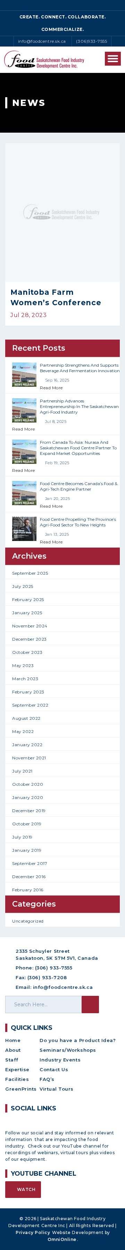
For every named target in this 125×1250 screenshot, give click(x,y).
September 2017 (30, 863)
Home (12, 1040)
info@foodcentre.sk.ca (42, 41)
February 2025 (28, 599)
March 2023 (25, 678)
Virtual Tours (57, 1089)
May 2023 (23, 665)
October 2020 (27, 784)
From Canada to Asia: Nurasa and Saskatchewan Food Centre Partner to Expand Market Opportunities (78, 448)
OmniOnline (62, 1239)
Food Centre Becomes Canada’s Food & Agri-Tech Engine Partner (78, 486)
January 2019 (26, 850)
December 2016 (29, 876)
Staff (11, 1059)
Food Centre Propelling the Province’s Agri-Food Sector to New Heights (78, 522)
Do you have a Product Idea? (78, 1040)
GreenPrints (21, 1089)
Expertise (17, 1069)
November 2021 (29, 757)
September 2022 (30, 705)
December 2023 (29, 639)
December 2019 (29, 810)
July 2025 (22, 586)
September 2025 (30, 573)
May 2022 (23, 731)
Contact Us (54, 1069)
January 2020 (27, 797)
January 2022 (27, 744)
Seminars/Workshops (68, 1050)
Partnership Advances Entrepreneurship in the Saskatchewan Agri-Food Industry (79, 406)
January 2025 (27, 612)
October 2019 (26, 823)
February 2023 (28, 691)
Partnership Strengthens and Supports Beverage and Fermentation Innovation (80, 367)
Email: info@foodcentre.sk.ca (54, 987)
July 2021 (22, 771)
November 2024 (30, 625)
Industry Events (60, 1059)
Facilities (17, 1079)
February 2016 (27, 889)
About (13, 1050)
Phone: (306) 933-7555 (44, 967)
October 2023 (27, 652)
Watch (25, 1189)
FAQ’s (47, 1079)
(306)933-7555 (91, 41)
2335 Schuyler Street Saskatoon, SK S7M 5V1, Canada (57, 954)
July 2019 (22, 837)
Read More (51, 387)
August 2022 (26, 718)
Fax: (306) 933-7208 (41, 977)
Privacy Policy (33, 1232)
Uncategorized (28, 921)
